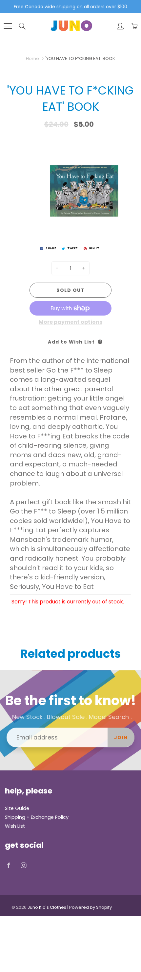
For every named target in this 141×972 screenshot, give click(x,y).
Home (32, 58)
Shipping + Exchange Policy (37, 817)
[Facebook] (8, 865)
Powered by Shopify (90, 907)
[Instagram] (23, 865)
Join (121, 737)
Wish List (15, 826)
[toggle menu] (7, 26)
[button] (70, 338)
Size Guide (17, 808)
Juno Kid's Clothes (47, 907)
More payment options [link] (70, 322)
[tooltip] (100, 342)
